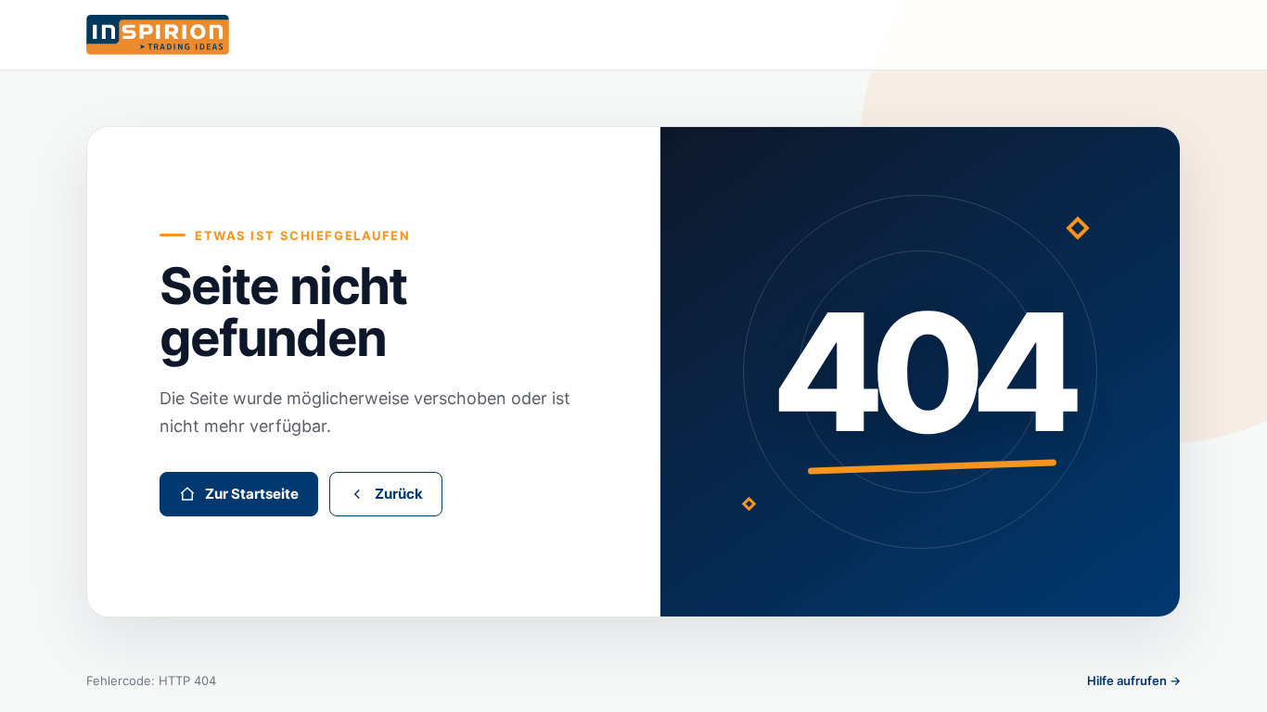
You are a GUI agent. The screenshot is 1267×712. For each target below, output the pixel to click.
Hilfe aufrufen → (1134, 680)
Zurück (399, 493)
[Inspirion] (633, 35)
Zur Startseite (252, 493)
